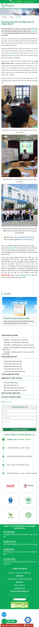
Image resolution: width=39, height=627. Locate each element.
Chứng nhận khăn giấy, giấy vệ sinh (14, 371)
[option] (19, 312)
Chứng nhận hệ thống (9, 335)
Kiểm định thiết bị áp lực (11, 385)
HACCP (33, 29)
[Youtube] (16, 595)
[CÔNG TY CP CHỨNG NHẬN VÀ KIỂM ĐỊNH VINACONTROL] (10, 5)
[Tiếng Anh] (7, 3)
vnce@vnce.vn (29, 1)
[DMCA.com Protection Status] (19, 605)
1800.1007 (19, 582)
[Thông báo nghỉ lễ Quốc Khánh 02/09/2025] (19, 306)
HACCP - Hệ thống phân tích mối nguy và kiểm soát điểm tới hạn (18, 348)
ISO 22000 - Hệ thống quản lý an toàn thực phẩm (18, 345)
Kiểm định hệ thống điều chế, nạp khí (15, 390)
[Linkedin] (23, 595)
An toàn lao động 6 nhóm (11, 397)
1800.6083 (19, 1)
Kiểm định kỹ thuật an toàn (11, 378)
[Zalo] (4, 615)
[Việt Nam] (2, 3)
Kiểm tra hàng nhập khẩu (10, 393)
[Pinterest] (26, 595)
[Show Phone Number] (28, 625)
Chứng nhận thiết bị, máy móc (13, 366)
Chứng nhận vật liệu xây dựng (13, 361)
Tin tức (12, 17)
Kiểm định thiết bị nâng (11, 382)
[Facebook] (12, 595)
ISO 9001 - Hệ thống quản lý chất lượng (16, 340)
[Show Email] (25, 625)
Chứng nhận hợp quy (9, 356)
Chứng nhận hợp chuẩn (10, 374)
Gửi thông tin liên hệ (19, 429)
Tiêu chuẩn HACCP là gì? (23, 237)
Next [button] (36, 307)
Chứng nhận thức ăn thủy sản (13, 364)
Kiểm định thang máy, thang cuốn (14, 388)
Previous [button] (3, 307)
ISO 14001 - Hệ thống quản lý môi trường (16, 342)
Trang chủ (4, 17)
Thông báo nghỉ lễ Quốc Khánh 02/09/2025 (17, 318)
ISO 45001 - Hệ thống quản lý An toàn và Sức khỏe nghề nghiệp (18, 353)
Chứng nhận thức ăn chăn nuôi (13, 369)
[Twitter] (19, 595)
